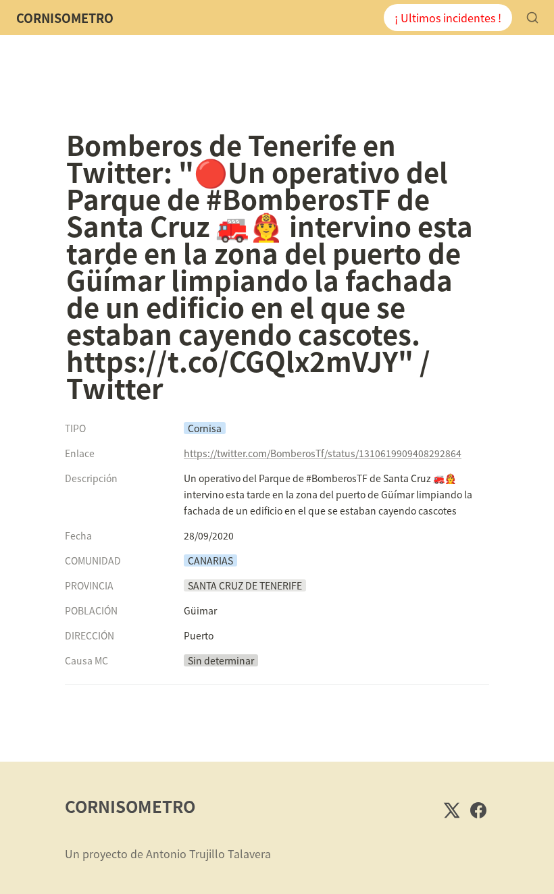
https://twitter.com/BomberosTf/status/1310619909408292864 (322, 453)
